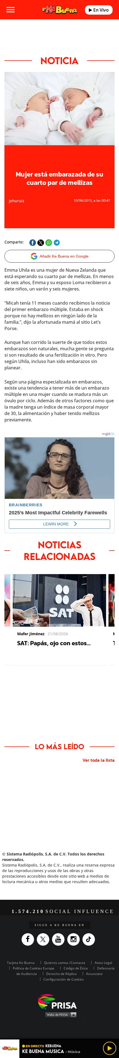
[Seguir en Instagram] (74, 939)
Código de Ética (76, 968)
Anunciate (94, 973)
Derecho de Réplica (61, 973)
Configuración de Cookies (63, 979)
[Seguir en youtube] (59, 939)
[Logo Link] (59, 9)
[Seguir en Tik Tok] (90, 939)
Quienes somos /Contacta (64, 962)
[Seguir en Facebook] (29, 939)
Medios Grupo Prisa (59, 1014)
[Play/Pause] (109, 1048)
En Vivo (100, 10)
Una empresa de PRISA (59, 1001)
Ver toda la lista (98, 760)
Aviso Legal (103, 962)
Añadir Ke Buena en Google (64, 256)
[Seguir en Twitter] (44, 939)
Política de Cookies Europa (33, 968)
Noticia (59, 60)
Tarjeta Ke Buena (21, 962)
